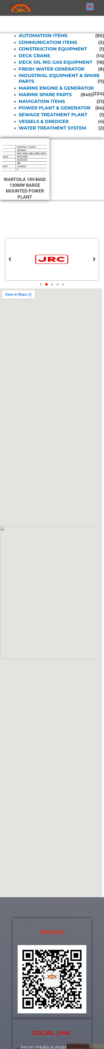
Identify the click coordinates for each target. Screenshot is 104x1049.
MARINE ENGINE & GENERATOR (56, 88)
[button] (90, 7)
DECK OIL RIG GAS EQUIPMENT (55, 62)
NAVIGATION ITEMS (42, 101)
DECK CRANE (34, 55)
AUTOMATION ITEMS (43, 35)
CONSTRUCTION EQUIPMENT (53, 49)
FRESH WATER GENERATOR (51, 69)
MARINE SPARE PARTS (45, 94)
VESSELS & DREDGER (44, 121)
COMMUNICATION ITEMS (48, 42)
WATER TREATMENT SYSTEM (52, 128)
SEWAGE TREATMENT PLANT (53, 114)
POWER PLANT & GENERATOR (54, 108)
